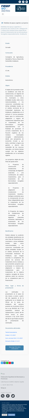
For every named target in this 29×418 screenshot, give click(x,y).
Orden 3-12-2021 (10, 335)
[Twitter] (2, 363)
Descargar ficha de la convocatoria (14, 347)
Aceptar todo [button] (11, 414)
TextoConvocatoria (11, 332)
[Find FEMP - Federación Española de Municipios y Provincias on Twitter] (13, 396)
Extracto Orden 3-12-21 (12, 341)
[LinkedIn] (12, 363)
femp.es (3, 388)
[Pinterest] (10, 363)
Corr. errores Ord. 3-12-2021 (14, 338)
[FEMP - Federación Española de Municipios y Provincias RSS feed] (3, 396)
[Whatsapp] (7, 363)
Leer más (4, 414)
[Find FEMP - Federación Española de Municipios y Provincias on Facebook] (8, 396)
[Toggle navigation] (3, 14)
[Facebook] (4, 363)
